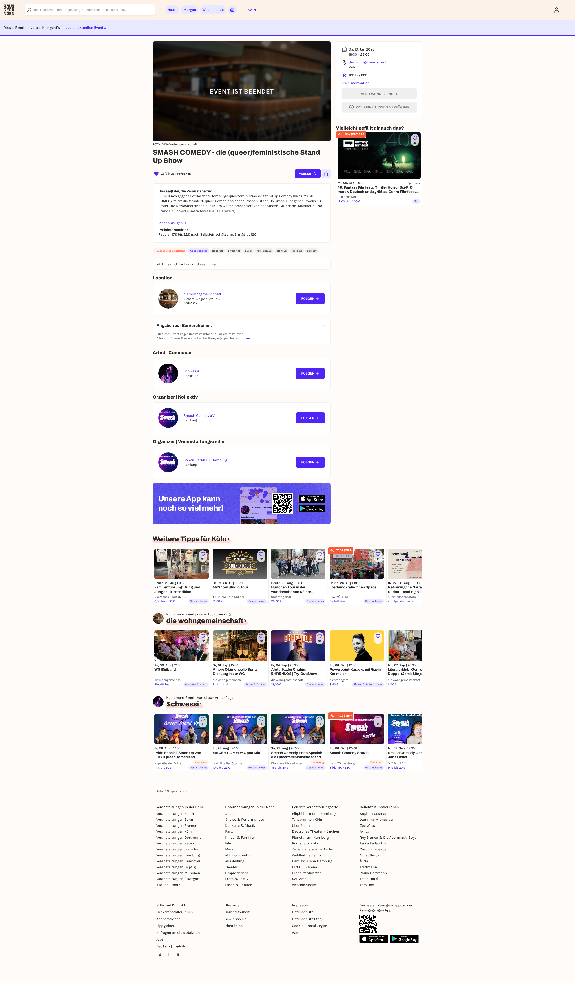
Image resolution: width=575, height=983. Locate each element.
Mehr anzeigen (170, 223)
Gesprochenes (198, 250)
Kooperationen (168, 919)
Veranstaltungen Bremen (176, 825)
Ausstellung (234, 861)
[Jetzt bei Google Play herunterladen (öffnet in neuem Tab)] (311, 508)
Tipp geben (165, 925)
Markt (230, 849)
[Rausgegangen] (9, 9)
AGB (295, 932)
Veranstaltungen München (178, 873)
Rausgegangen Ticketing (170, 250)
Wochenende (213, 9)
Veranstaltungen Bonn (174, 819)
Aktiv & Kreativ (237, 855)
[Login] (556, 10)
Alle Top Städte (168, 885)
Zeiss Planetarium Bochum (314, 849)
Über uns (232, 905)
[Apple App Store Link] (373, 939)
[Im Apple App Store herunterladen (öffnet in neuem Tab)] (311, 499)
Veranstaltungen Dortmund (178, 837)
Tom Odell (368, 885)
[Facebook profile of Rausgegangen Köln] (168, 954)
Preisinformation (356, 83)
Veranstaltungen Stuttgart (178, 879)
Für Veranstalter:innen (174, 912)
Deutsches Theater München (315, 831)
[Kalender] (232, 9)
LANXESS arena (304, 867)
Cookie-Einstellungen (309, 925)
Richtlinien (234, 925)
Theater (231, 867)
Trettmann (368, 867)
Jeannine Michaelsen (377, 819)
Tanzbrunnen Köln (307, 819)
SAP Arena (300, 879)
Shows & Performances (244, 819)
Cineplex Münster (306, 873)
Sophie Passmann (375, 813)
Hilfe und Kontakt (170, 905)
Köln (159, 791)
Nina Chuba (369, 855)
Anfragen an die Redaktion (178, 932)
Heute (172, 9)
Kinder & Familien (240, 837)
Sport (229, 813)
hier (248, 338)
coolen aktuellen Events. (86, 27)
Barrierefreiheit (237, 912)
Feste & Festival (238, 879)
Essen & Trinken (238, 885)
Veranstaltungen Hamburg (178, 855)
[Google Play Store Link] (404, 939)
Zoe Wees (367, 825)
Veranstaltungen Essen (175, 843)
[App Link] (368, 924)
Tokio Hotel (369, 879)
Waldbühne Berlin (306, 855)
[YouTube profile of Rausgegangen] (177, 954)
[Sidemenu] (566, 9)
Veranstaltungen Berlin (175, 813)
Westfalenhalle (304, 885)
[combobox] (90, 9)
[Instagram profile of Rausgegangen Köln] (160, 954)
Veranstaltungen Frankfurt (178, 849)
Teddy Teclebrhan (373, 843)
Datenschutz (302, 912)
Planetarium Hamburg (310, 837)
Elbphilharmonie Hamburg (314, 813)
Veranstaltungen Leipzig (176, 867)
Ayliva (364, 831)
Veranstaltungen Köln (174, 831)
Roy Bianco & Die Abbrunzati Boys (388, 837)
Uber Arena (301, 825)
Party (229, 831)
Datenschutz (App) (307, 919)
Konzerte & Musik (240, 825)
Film (228, 843)
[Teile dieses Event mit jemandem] (326, 173)
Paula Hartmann (373, 873)
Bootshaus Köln (305, 843)
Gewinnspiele (235, 919)
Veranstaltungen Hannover (178, 861)
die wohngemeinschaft (368, 62)
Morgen (190, 9)
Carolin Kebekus (373, 849)
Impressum (301, 905)
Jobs (160, 939)
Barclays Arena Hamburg (312, 861)
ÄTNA (364, 861)
